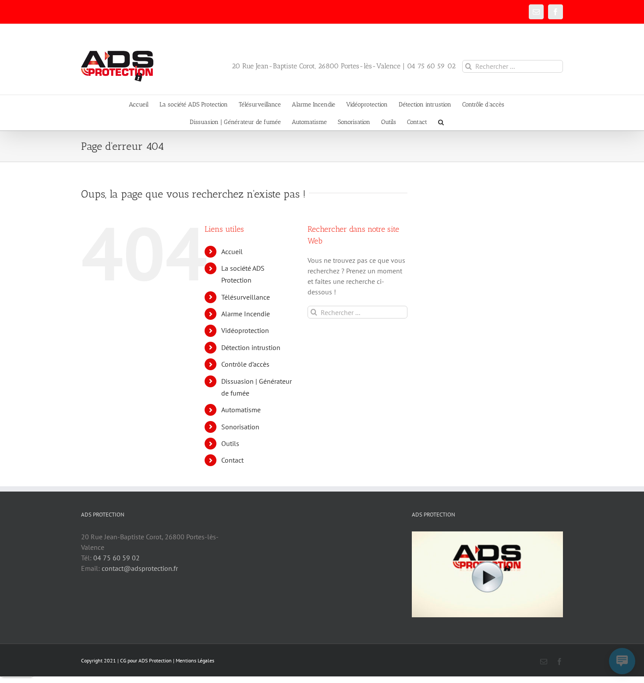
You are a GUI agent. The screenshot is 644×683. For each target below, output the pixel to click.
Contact (232, 460)
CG (123, 660)
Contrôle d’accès (245, 364)
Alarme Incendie (245, 313)
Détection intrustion (250, 347)
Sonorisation (240, 426)
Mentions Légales (195, 660)
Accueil (232, 251)
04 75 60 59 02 (116, 557)
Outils (230, 443)
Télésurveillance (245, 297)
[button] (441, 121)
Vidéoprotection (245, 330)
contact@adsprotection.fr (140, 568)
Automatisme (241, 409)
